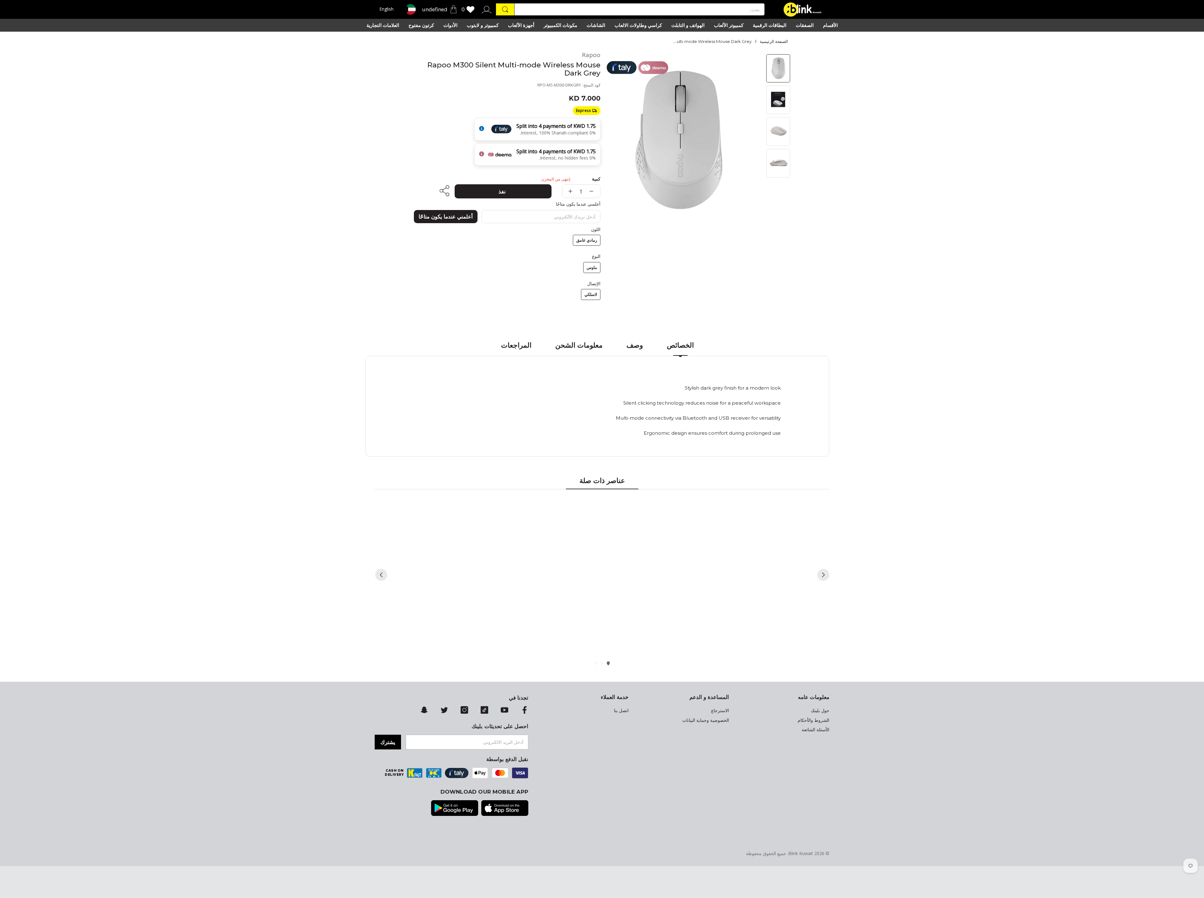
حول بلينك (820, 710)
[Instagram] (464, 710)
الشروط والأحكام (813, 720)
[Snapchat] (424, 710)
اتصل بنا (621, 710)
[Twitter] (444, 710)
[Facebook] (524, 710)
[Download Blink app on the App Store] (504, 808)
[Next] (823, 575)
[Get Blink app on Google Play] (454, 808)
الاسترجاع (720, 710)
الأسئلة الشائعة (815, 730)
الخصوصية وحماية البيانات (705, 720)
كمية (596, 179)
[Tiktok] (484, 710)
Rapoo (591, 55)
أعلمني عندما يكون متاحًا (446, 216)
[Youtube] (504, 710)
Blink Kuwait (800, 853)
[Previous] (381, 575)
